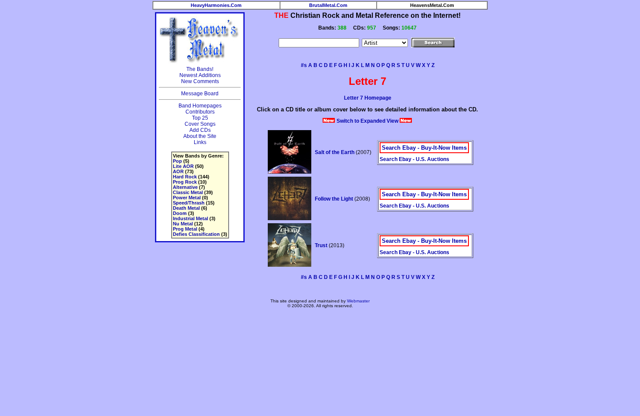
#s (304, 65)
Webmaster (358, 301)
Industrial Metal (190, 218)
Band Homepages (200, 106)
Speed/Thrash (189, 202)
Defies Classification (196, 234)
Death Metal (186, 208)
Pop (177, 161)
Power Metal (187, 197)
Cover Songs (200, 124)
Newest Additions (200, 75)
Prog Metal (185, 228)
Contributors (200, 112)
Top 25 (200, 118)
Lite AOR (183, 166)
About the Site (199, 136)
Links (200, 142)
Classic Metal (188, 192)
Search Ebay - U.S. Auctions (414, 159)
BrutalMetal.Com (328, 5)
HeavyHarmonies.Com (216, 5)
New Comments (200, 81)
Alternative (185, 187)
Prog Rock (185, 182)
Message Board (200, 94)
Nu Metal (183, 223)
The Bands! (199, 69)
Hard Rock (185, 176)
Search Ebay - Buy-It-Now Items (424, 147)
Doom (180, 213)
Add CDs (200, 130)
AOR (178, 171)
